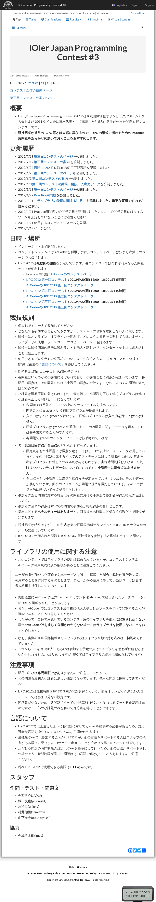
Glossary (82, 867)
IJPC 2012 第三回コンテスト (46, 301)
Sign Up (136, 5)
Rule (71, 867)
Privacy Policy (52, 873)
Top (18, 19)
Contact (125, 873)
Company (104, 873)
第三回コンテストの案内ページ (32, 98)
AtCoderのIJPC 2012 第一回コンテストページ (59, 285)
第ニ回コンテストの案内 (50, 178)
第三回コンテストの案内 (52, 162)
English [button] (120, 5)
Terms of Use (34, 873)
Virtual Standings (121, 19)
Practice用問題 (45, 195)
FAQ (115, 873)
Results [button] (74, 19)
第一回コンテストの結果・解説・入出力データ (66, 184)
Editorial (20, 27)
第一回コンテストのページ (53, 189)
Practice (32, 83)
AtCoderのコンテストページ (71, 274)
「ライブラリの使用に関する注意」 (60, 200)
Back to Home (138, 13)
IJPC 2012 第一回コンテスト (46, 279)
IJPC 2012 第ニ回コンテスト (46, 290)
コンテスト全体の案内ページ (31, 90)
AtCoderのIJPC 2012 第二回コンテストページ (59, 296)
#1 (42, 83)
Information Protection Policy (79, 873)
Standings (96, 19)
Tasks (32, 19)
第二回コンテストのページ (53, 173)
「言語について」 (52, 364)
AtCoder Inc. (81, 879)
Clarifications (52, 19)
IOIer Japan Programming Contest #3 (42, 5)
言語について (43, 167)
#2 (48, 83)
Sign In (149, 5)
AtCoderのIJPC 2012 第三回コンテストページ (59, 307)
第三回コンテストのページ (53, 156)
